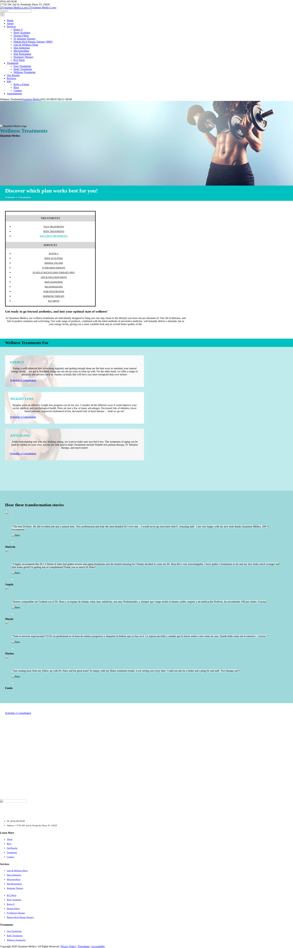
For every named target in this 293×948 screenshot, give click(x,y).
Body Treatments (53, 231)
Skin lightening (53, 282)
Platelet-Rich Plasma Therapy (20, 917)
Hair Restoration (53, 291)
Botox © (53, 253)
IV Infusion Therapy (53, 268)
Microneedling (54, 286)
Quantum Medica (31, 99)
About (10, 839)
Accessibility (98, 946)
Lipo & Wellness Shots (54, 277)
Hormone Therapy (53, 296)
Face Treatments (54, 226)
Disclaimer (84, 946)
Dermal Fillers (53, 263)
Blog (9, 843)
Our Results (12, 848)
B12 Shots (53, 301)
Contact (10, 857)
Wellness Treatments (54, 236)
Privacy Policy (68, 946)
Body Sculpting (53, 258)
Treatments (12, 852)
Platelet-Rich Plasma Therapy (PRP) (54, 272)
